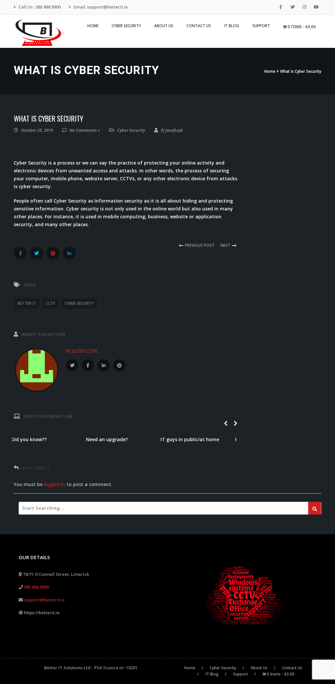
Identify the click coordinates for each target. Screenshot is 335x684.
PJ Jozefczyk (81, 350)
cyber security (79, 303)
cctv (50, 303)
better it (27, 303)
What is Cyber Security (48, 118)
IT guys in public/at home (192, 439)
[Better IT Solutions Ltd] (41, 33)
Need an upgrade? (109, 439)
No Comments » (84, 130)
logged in (54, 484)
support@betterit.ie (44, 600)
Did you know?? (31, 439)
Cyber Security (131, 130)
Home (269, 71)
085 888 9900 (36, 587)
